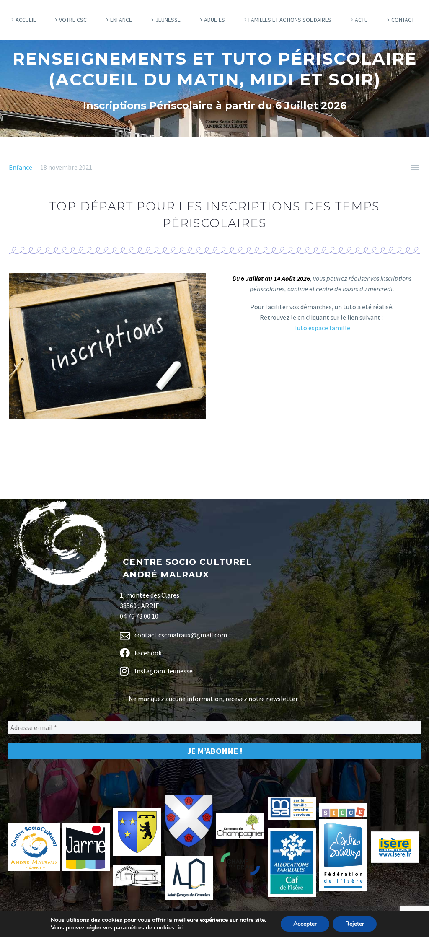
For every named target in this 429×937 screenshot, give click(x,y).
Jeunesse (168, 19)
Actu (361, 19)
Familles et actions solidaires (289, 19)
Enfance (121, 19)
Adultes (214, 19)
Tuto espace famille (321, 328)
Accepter (305, 924)
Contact (402, 19)
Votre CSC (73, 19)
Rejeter (354, 924)
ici (181, 928)
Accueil (26, 19)
